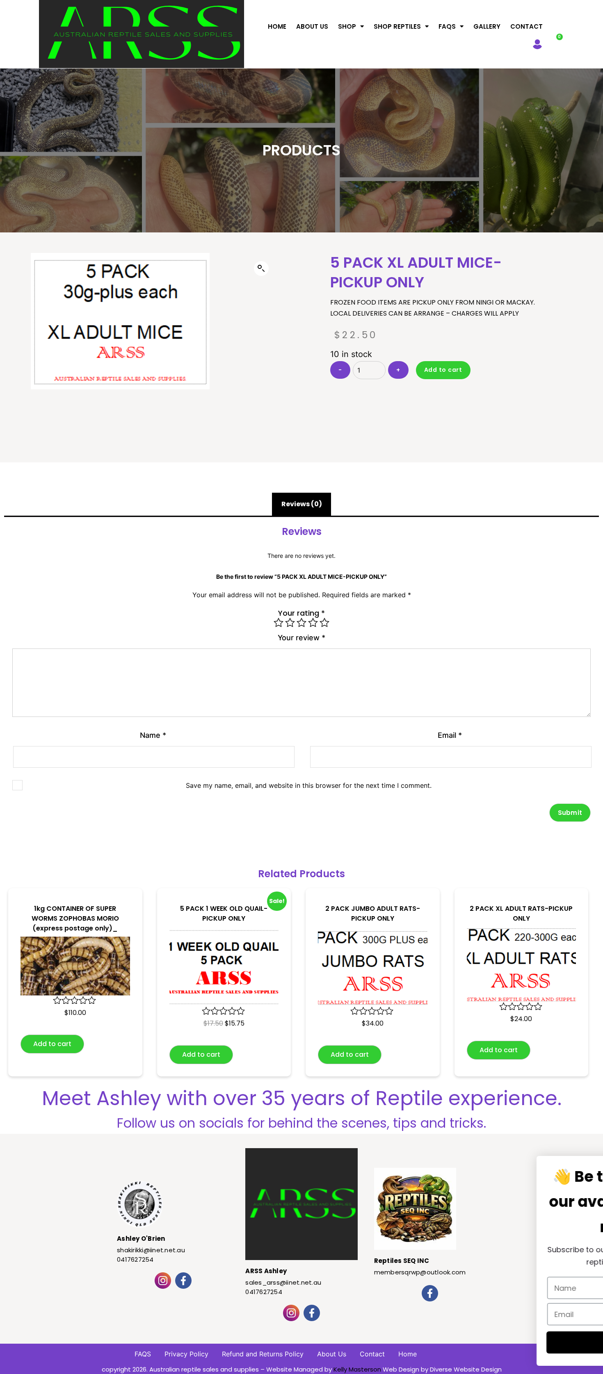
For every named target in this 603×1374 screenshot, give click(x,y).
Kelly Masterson (357, 1369)
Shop (347, 26)
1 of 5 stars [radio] (278, 623)
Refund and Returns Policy (263, 1354)
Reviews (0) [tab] (301, 504)
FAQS (447, 26)
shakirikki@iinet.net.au (151, 1250)
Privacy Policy (186, 1354)
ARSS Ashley (266, 1271)
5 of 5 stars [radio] (324, 623)
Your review (301, 637)
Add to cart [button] (52, 1044)
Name (153, 735)
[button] (261, 268)
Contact (526, 26)
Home (277, 26)
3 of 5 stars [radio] (301, 623)
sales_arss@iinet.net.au (283, 1282)
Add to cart (443, 370)
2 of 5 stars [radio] (290, 623)
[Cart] (555, 42)
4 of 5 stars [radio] (313, 623)
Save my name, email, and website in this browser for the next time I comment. (309, 785)
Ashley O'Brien (141, 1238)
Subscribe (502, 1342)
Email (450, 735)
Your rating (301, 613)
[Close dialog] (570, 1171)
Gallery (486, 26)
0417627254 (135, 1259)
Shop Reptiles (397, 26)
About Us (312, 26)
